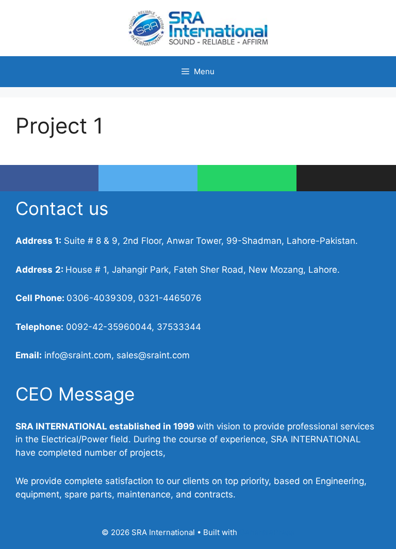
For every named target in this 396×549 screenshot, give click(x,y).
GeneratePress (266, 532)
